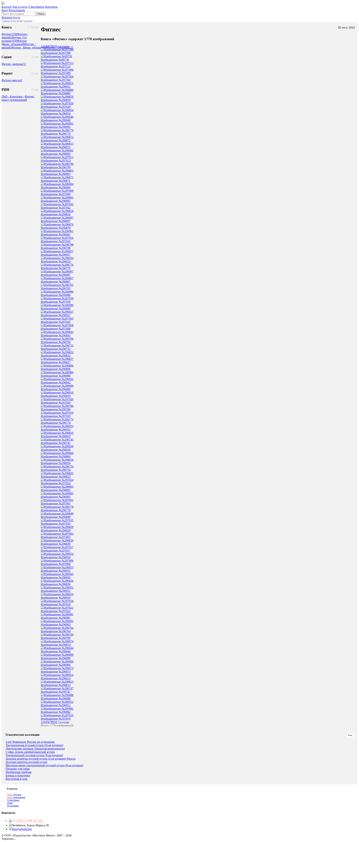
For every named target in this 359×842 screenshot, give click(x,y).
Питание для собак (18, 768)
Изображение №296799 (55, 167)
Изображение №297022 (55, 611)
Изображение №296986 (55, 295)
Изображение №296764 (55, 631)
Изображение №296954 (55, 557)
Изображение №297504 (55, 79)
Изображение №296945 (55, 577)
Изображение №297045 (55, 322)
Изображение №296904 (55, 187)
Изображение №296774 (55, 422)
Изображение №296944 (55, 651)
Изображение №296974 (55, 644)
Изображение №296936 (55, 449)
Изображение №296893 (55, 490)
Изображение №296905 (55, 496)
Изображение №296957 (55, 254)
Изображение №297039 (55, 301)
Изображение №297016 (55, 241)
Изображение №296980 (55, 375)
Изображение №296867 (55, 281)
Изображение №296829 (55, 530)
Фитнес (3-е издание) (14, 39)
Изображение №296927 (55, 315)
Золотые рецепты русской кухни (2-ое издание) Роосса (41, 758)
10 (55, 46)
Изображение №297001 (55, 503)
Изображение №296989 (55, 308)
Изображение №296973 (55, 671)
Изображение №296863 (55, 174)
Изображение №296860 (55, 456)
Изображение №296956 (55, 463)
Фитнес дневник (13, 64)
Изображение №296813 (55, 685)
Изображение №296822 (55, 355)
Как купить (20, 6)
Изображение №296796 (55, 342)
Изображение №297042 (55, 207)
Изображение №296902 (55, 153)
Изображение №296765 (55, 288)
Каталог (6, 6)
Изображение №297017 (55, 550)
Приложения (16, 797)
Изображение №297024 (55, 483)
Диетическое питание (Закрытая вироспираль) (35, 748)
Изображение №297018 (55, 604)
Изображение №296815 (55, 147)
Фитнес (9, 34)
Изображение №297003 (55, 537)
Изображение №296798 (55, 248)
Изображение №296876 (55, 227)
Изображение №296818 (55, 214)
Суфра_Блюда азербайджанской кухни (30, 751)
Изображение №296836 (55, 584)
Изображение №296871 (55, 180)
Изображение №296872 (55, 140)
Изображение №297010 (55, 718)
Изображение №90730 (55, 59)
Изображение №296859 (55, 100)
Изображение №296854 (55, 113)
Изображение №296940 (55, 120)
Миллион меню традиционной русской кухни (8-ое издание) (44, 765)
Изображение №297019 (55, 416)
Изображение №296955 (55, 570)
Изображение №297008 (55, 328)
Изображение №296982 (55, 711)
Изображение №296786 (55, 409)
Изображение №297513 (55, 66)
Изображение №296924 (55, 261)
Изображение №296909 (55, 389)
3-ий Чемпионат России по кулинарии (30, 741)
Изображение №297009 (55, 194)
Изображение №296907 (55, 274)
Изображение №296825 (55, 476)
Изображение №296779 (55, 133)
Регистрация (17, 10)
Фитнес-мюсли (11, 80)
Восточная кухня (16, 778)
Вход (4, 10)
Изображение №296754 (55, 469)
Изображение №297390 (55, 53)
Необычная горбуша (18, 772)
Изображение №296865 (55, 200)
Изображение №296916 (55, 597)
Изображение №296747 (55, 691)
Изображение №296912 (55, 705)
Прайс (10, 803)
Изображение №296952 (55, 590)
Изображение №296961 (55, 234)
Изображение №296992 (55, 127)
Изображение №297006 (55, 564)
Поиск (41, 14)
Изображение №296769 (55, 638)
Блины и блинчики (18, 775)
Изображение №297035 (55, 523)
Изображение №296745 (55, 443)
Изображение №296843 (55, 335)
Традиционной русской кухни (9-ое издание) (34, 755)
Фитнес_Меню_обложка (29, 47)
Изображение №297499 (55, 73)
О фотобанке (36, 6)
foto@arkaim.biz (22, 829)
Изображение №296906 (55, 664)
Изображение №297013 (55, 160)
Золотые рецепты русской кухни (26, 762)
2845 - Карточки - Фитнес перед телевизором (17, 98)
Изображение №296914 (55, 678)
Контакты (51, 6)
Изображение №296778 (55, 510)
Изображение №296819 (55, 436)
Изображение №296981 (55, 617)
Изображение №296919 (55, 395)
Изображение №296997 (55, 221)
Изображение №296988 (55, 698)
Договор (14, 794)
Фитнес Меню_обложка (14, 42)
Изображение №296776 (55, 268)
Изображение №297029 (55, 106)
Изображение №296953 (55, 429)
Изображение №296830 (55, 543)
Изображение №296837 (55, 362)
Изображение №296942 (55, 382)
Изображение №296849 (55, 516)
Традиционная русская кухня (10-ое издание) (34, 745)
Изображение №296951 (55, 86)
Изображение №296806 (55, 369)
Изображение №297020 (55, 402)
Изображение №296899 (55, 658)
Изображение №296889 (55, 93)
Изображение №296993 (55, 624)
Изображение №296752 (55, 348)
